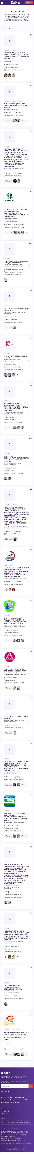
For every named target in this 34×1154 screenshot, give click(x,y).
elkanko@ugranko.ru (7, 1113)
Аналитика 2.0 (22, 1100)
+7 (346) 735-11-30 (6, 1111)
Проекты (13, 1100)
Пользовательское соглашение (16, 1149)
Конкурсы (10, 1097)
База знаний (5, 1102)
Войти (28, 2)
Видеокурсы (15, 1102)
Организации (19, 1097)
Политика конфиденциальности (16, 1148)
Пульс (3, 1097)
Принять (8, 1043)
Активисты (4, 1100)
